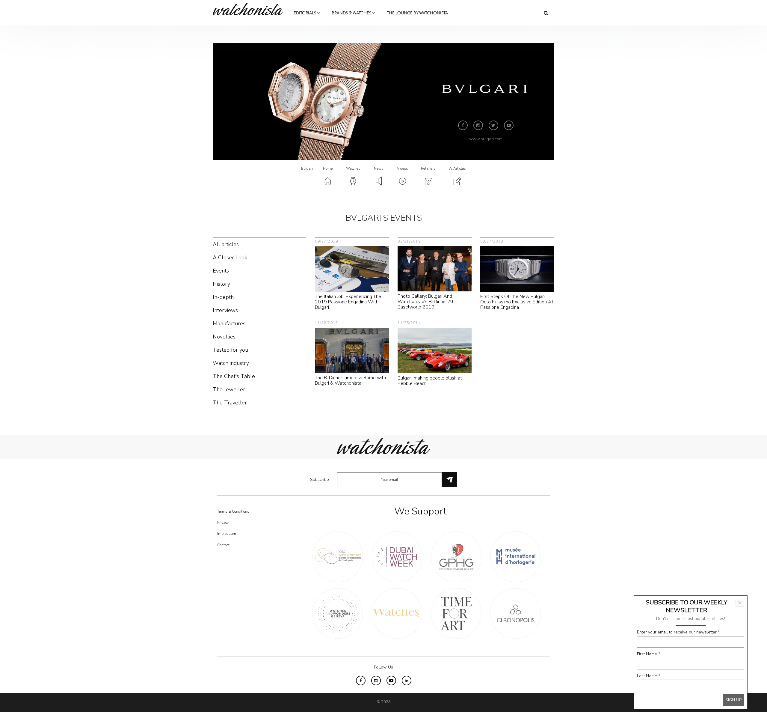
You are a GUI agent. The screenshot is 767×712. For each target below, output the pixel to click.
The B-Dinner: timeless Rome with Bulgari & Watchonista (350, 380)
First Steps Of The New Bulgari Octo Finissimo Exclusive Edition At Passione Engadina (516, 302)
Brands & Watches (352, 13)
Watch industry (231, 363)
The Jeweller (229, 389)
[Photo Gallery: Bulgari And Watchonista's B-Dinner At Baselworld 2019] (435, 268)
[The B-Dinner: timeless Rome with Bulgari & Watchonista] (352, 350)
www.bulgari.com (485, 139)
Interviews (225, 310)
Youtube (509, 125)
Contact (223, 545)
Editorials (305, 13)
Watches (353, 168)
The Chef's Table (234, 376)
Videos (402, 168)
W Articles (457, 168)
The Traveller (230, 402)
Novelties (224, 336)
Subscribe (319, 479)
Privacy (223, 522)
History (221, 283)
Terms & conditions (233, 511)
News (379, 168)
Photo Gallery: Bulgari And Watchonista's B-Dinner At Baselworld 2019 (426, 301)
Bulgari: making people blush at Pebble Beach (430, 381)
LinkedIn (406, 680)
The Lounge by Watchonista (417, 13)
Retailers (428, 168)
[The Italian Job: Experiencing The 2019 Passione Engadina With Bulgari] (352, 268)
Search (546, 13)
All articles (226, 244)
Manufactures (229, 323)
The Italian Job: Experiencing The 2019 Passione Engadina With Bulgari (348, 302)
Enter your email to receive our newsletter (678, 632)
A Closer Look (230, 257)
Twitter (493, 125)
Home (328, 168)
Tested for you (230, 349)
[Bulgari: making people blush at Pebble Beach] (435, 350)
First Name (648, 654)
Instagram (478, 125)
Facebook (463, 125)
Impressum (226, 533)
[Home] (250, 9)
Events (221, 270)
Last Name (648, 676)
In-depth (223, 297)
